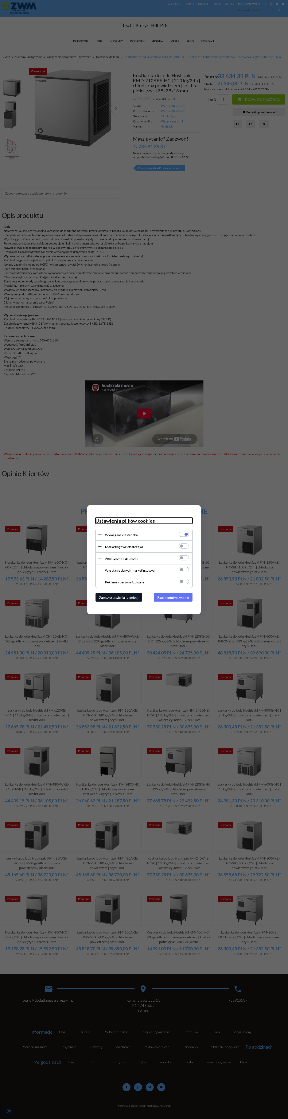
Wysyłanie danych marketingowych (130, 570)
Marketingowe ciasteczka (124, 546)
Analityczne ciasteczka (121, 558)
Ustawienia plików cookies (125, 520)
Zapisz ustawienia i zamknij (118, 597)
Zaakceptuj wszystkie (173, 597)
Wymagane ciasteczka (121, 535)
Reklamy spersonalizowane (124, 582)
